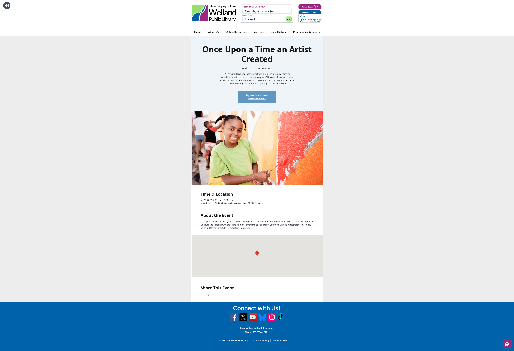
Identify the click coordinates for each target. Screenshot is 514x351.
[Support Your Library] (309, 16)
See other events (257, 98)
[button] (213, 32)
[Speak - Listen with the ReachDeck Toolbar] (6, 5)
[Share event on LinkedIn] (215, 295)
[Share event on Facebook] (202, 295)
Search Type (247, 15)
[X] (243, 317)
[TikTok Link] (280, 317)
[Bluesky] (262, 317)
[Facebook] (234, 317)
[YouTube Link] (253, 317)
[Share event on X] (208, 295)
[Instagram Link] (272, 317)
